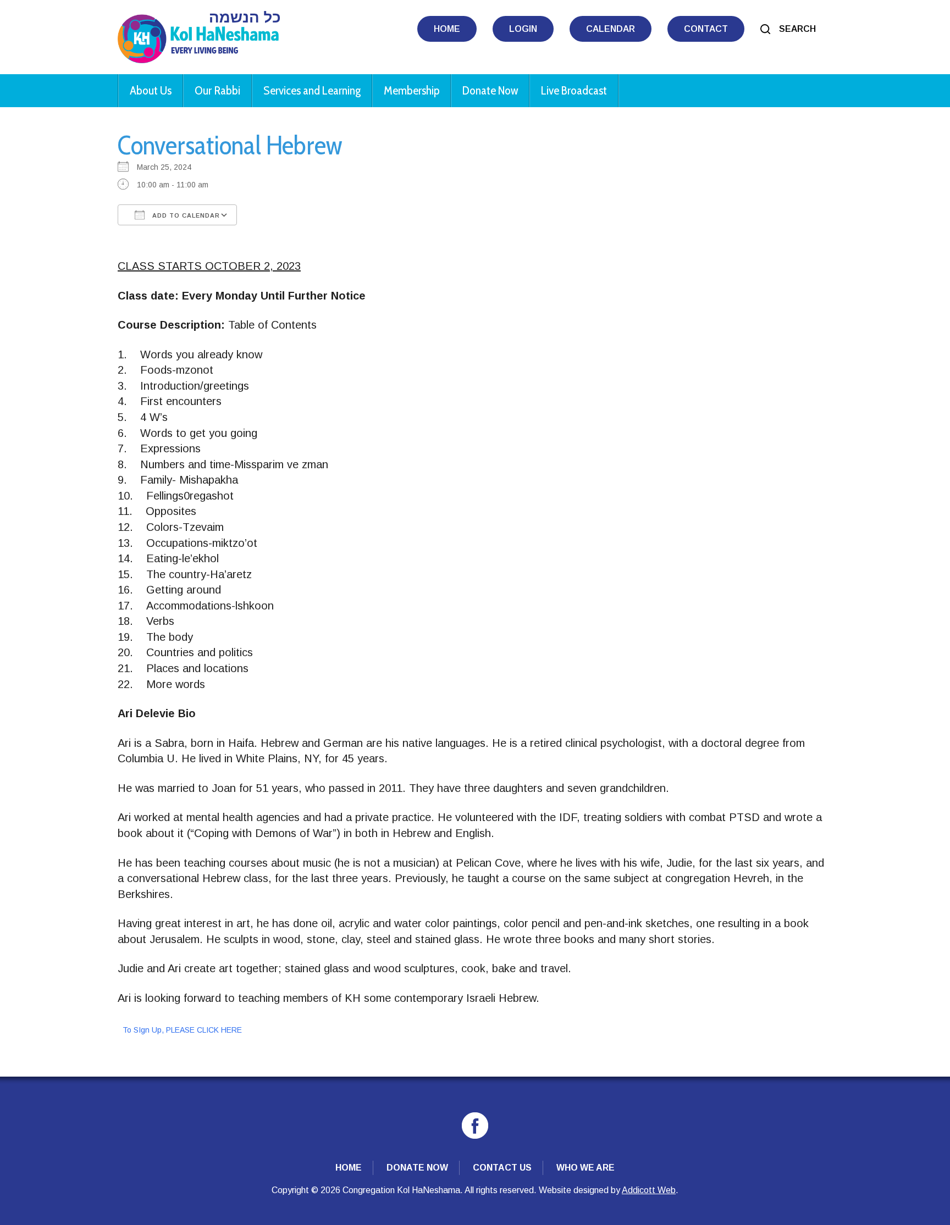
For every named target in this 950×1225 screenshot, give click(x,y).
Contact (706, 29)
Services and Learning (312, 90)
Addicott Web (649, 1190)
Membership (411, 90)
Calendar (610, 29)
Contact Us (502, 1167)
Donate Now (490, 90)
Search (797, 29)
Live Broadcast (574, 90)
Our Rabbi (217, 90)
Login (523, 29)
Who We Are (585, 1167)
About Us (151, 90)
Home (447, 29)
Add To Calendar (185, 215)
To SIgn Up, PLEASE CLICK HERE (182, 1030)
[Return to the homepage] (199, 37)
